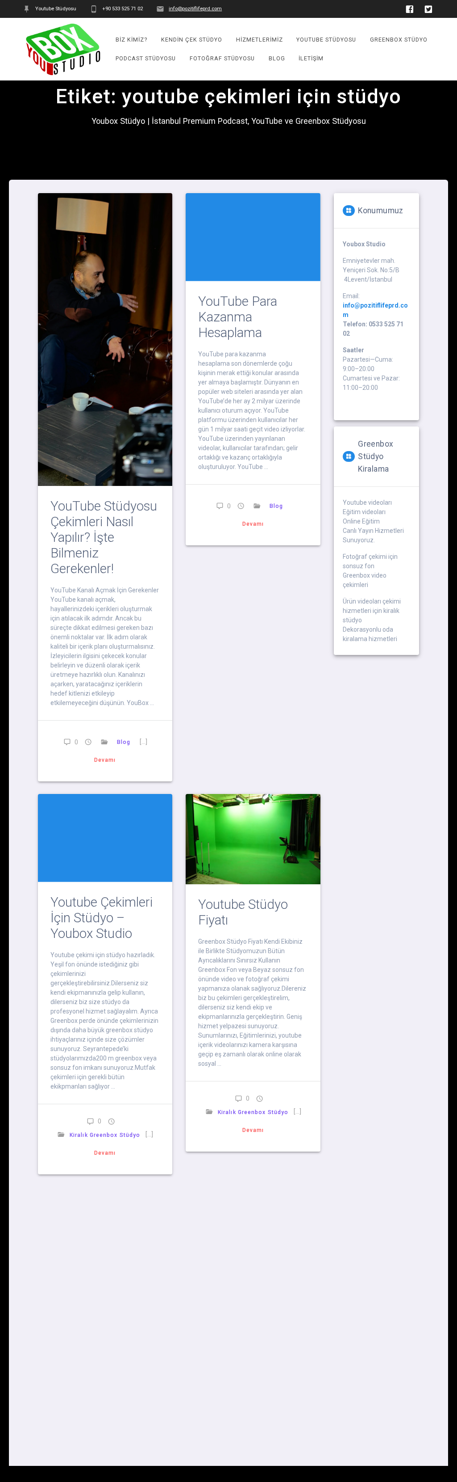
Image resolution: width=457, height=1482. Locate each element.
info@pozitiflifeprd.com (195, 9)
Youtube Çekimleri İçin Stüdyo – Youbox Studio (101, 918)
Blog (123, 742)
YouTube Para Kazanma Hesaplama (237, 317)
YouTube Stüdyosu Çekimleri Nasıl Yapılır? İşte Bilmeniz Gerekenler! (103, 537)
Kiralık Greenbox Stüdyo (105, 1135)
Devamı (105, 760)
